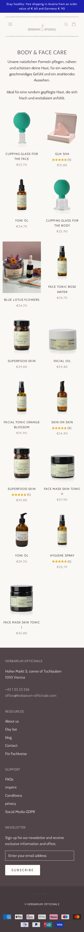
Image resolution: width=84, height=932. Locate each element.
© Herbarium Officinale (42, 904)
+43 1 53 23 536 (17, 689)
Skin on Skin (62, 422)
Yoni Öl (21, 220)
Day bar (11, 729)
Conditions (13, 795)
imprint (11, 787)
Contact (11, 745)
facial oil (62, 361)
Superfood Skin (22, 361)
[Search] (66, 24)
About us (12, 721)
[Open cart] (74, 24)
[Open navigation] (10, 24)
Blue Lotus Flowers (21, 300)
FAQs (9, 779)
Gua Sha (62, 154)
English (40, 893)
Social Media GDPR (20, 812)
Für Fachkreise (16, 754)
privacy (10, 803)
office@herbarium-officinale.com (30, 695)
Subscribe (22, 870)
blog (8, 737)
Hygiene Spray (62, 555)
